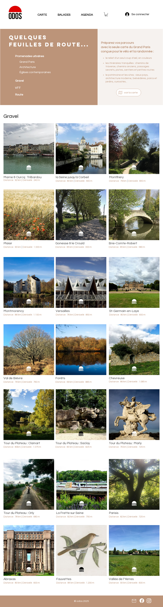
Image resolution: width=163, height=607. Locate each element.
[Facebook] (142, 601)
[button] (106, 14)
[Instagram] (149, 601)
